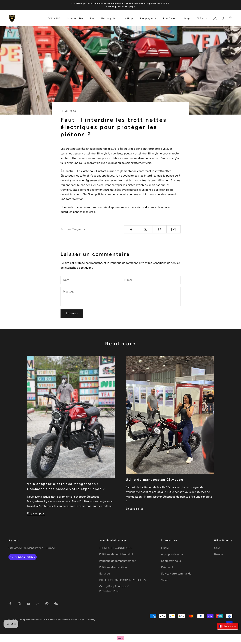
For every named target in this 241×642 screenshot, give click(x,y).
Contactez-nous (171, 561)
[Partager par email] (173, 229)
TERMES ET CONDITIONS (115, 548)
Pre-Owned (170, 18)
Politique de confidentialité (127, 263)
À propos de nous (172, 554)
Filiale (165, 548)
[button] (227, 626)
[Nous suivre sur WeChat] (56, 604)
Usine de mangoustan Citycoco (154, 479)
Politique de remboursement (117, 561)
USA (217, 548)
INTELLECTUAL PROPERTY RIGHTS (122, 580)
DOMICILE (54, 18)
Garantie (104, 574)
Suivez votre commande (176, 574)
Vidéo (164, 580)
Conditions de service (166, 263)
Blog (187, 18)
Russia (218, 554)
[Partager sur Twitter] (145, 229)
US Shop (128, 18)
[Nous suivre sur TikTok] (38, 604)
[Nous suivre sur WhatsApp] (47, 604)
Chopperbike (75, 18)
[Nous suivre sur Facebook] (10, 604)
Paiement (167, 567)
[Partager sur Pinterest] (159, 229)
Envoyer (72, 313)
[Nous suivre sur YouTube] (28, 604)
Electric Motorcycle (103, 18)
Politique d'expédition (113, 567)
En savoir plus (36, 513)
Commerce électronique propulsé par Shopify (69, 619)
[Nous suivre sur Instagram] (19, 604)
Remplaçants (148, 18)
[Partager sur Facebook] (131, 229)
